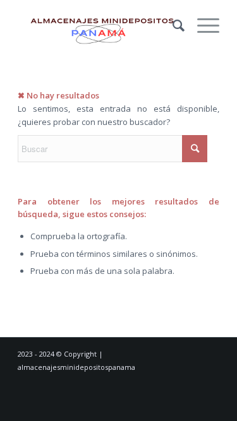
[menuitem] (172, 25)
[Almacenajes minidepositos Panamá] (98, 25)
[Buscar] (172, 25)
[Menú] (202, 25)
